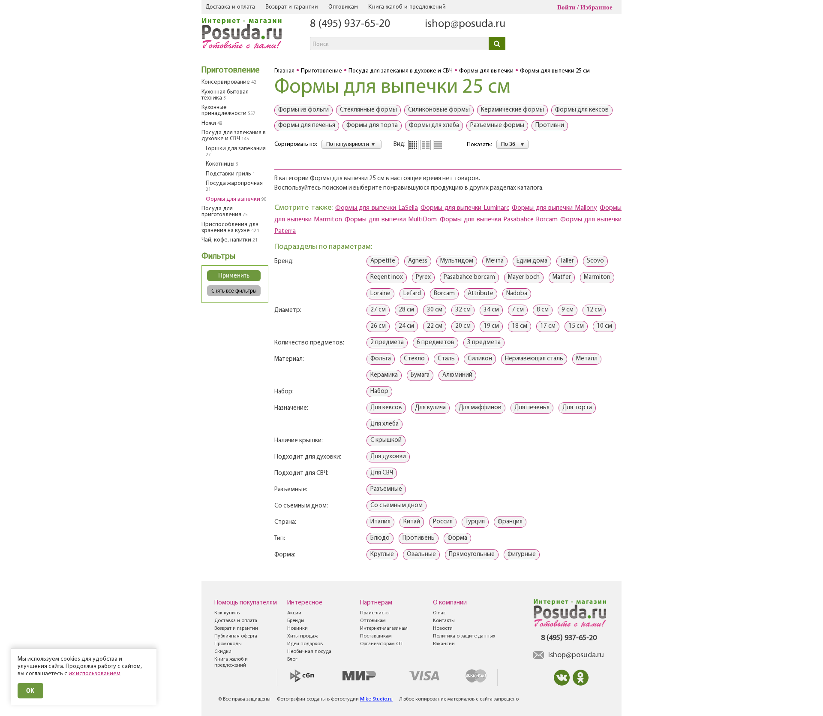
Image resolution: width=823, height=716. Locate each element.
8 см (543, 310)
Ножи (211, 123)
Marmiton (597, 277)
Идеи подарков (305, 644)
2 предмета (387, 342)
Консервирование (228, 82)
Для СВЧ (381, 473)
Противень (418, 538)
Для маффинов (480, 408)
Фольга (380, 359)
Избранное (596, 7)
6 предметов (435, 342)
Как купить (227, 613)
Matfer (562, 277)
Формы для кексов (582, 110)
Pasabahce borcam (469, 277)
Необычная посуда (309, 651)
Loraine (380, 293)
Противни (549, 125)
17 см (548, 326)
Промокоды (228, 644)
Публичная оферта (235, 636)
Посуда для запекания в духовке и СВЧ (233, 136)
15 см (576, 326)
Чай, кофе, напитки (229, 240)
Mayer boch (524, 277)
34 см (491, 310)
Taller (567, 261)
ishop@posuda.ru (465, 24)
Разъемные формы (497, 125)
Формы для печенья (306, 125)
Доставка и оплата (230, 6)
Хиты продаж (302, 636)
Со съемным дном (396, 505)
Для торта (577, 408)
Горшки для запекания (236, 151)
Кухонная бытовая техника (225, 95)
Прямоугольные (472, 554)
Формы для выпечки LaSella (376, 208)
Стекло (414, 359)
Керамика (384, 375)
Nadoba (516, 293)
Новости (443, 628)
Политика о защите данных (464, 636)
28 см (406, 310)
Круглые (382, 554)
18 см (519, 326)
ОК (30, 690)
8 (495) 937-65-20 (350, 24)
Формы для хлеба (434, 125)
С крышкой (386, 440)
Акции (294, 613)
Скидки (222, 651)
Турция (475, 522)
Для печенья (532, 408)
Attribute (480, 293)
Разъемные (386, 489)
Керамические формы (512, 110)
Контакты (444, 620)
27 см (378, 310)
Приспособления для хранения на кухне (230, 227)
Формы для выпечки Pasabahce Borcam (499, 219)
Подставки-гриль (230, 174)
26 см (378, 326)
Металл (587, 359)
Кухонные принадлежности (228, 110)
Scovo (595, 261)
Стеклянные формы (368, 110)
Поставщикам (376, 636)
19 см (491, 326)
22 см (434, 326)
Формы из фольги (303, 110)
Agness (417, 261)
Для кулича (430, 408)
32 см (463, 310)
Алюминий (457, 375)
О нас (439, 613)
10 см (604, 326)
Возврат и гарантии (291, 6)
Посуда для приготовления (224, 211)
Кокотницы (222, 164)
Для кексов (386, 408)
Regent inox (386, 277)
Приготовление (230, 70)
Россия (443, 522)
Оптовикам (343, 6)
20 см (463, 326)
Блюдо (380, 538)
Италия (380, 522)
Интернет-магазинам (384, 628)
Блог (292, 659)
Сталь (446, 359)
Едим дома (532, 261)
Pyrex (423, 277)
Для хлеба (384, 424)
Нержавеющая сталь (534, 359)
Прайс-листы (375, 613)
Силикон (480, 359)
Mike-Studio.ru (376, 699)
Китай (411, 522)
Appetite (382, 261)
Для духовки (388, 456)
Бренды (295, 620)
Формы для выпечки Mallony (554, 208)
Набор (379, 391)
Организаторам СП (381, 644)
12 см (594, 310)
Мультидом (456, 261)
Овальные (421, 554)
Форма (457, 538)
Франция (510, 522)
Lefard (412, 293)
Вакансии (444, 644)
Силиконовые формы (439, 110)
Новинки (297, 628)
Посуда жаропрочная (234, 186)
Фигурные (522, 554)
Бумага (420, 375)
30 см (434, 310)
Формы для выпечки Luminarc (465, 208)
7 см (518, 310)
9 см (568, 310)
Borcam (444, 293)
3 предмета (484, 342)
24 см (406, 326)
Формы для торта (372, 125)
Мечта (495, 261)
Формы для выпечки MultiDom (391, 219)
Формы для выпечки (236, 199)
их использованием (94, 674)
